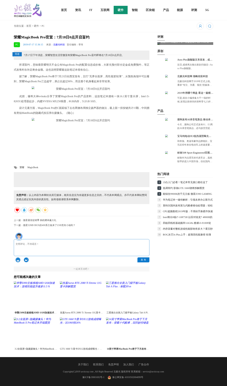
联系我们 (98, 364)
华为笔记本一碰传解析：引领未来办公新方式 (188, 199)
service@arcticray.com (153, 371)
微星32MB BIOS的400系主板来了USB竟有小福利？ (49, 225)
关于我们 (83, 364)
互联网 (105, 10)
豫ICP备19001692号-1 (93, 377)
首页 (64, 10)
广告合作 (143, 364)
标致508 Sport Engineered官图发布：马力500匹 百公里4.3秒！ (194, 152)
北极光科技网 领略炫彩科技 (192, 76)
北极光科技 (59, 44)
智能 (135, 10)
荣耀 (22, 167)
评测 (194, 10)
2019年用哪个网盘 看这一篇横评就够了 (195, 93)
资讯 (78, 10)
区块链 (150, 10)
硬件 (121, 10)
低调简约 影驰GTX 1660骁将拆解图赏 (184, 188)
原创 (160, 51)
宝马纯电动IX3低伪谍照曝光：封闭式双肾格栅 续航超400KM (194, 136)
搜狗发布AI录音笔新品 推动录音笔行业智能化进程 (195, 119)
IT (90, 10)
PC (43, 26)
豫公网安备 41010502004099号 (127, 377)
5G (207, 10)
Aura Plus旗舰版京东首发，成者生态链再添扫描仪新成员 (194, 59)
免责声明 (113, 364)
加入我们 (128, 364)
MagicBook (32, 167)
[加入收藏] (17, 210)
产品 (166, 10)
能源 (180, 10)
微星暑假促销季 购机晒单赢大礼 (39, 220)
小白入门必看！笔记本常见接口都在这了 (185, 182)
